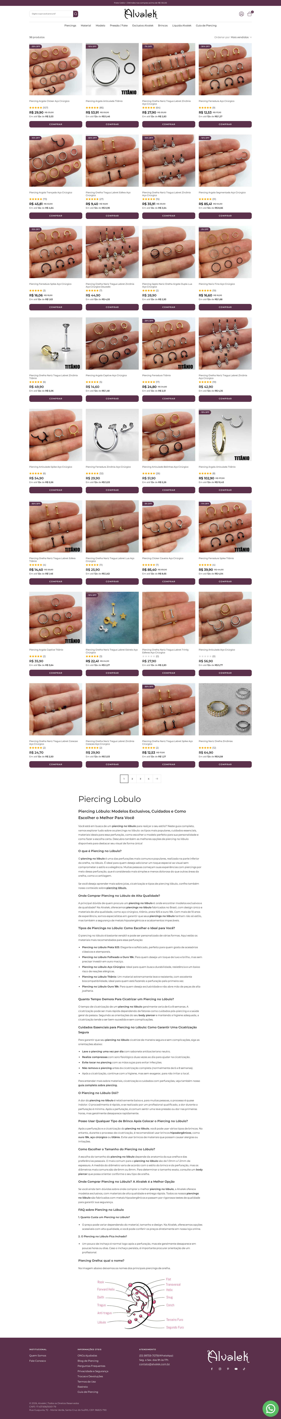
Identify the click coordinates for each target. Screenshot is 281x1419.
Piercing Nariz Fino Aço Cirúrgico (217, 284)
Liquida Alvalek (181, 25)
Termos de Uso (87, 1381)
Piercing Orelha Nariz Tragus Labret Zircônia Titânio (53, 377)
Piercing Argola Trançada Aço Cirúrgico (50, 192)
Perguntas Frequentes (91, 1365)
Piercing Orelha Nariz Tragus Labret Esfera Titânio (52, 560)
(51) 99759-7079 (148, 1355)
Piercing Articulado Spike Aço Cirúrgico (50, 466)
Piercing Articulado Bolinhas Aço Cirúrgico (165, 466)
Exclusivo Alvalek (142, 25)
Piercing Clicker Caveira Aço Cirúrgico (162, 558)
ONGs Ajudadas (87, 1355)
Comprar (55, 124)
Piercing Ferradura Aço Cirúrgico (216, 101)
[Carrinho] (249, 14)
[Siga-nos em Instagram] (220, 1369)
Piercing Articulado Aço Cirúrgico (217, 649)
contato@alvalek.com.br (154, 1364)
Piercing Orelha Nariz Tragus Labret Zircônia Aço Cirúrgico (166, 102)
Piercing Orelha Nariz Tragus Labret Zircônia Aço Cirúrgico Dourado (110, 285)
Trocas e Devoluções (90, 1376)
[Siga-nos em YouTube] (236, 1369)
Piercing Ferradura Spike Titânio (216, 558)
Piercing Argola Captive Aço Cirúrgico (106, 375)
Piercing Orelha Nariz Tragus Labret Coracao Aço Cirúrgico (53, 742)
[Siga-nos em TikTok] (244, 1369)
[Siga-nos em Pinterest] (228, 1369)
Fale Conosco (37, 1360)
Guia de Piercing (206, 25)
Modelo (100, 25)
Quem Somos (37, 1355)
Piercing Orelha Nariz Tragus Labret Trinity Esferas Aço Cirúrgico (165, 651)
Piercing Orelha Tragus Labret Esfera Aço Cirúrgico (108, 194)
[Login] (241, 14)
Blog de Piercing (88, 1360)
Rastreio (83, 1386)
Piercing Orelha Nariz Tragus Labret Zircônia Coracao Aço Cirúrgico (110, 742)
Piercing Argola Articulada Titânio (104, 101)
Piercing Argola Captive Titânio (46, 649)
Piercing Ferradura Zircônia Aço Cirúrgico (108, 466)
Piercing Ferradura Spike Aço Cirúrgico (50, 284)
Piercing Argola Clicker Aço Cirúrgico (49, 101)
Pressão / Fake (119, 25)
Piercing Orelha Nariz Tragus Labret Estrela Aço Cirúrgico (112, 651)
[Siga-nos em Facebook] (212, 1369)
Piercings (70, 25)
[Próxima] (157, 779)
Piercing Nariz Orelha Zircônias (216, 741)
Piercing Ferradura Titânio (156, 375)
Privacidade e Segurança (93, 1371)
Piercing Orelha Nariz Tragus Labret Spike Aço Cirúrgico (167, 742)
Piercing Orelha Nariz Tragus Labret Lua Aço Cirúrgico (110, 560)
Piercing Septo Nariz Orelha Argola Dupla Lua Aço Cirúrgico (167, 285)
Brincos (163, 25)
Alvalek (42, 1403)
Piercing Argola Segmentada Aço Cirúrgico (222, 192)
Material (86, 25)
